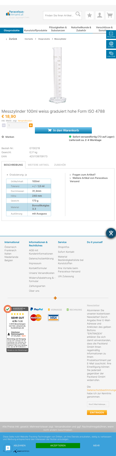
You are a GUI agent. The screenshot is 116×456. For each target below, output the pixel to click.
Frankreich (10, 250)
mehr (96, 445)
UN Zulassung (66, 276)
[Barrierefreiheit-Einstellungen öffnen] (111, 233)
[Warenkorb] (109, 15)
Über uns (34, 290)
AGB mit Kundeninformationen (41, 252)
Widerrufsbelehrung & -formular (42, 279)
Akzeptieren (58, 445)
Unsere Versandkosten (41, 272)
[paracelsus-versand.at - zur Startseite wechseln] (18, 15)
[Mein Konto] (99, 15)
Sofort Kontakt (66, 251)
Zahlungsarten (37, 285)
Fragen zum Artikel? (84, 174)
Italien (8, 253)
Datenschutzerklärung (41, 258)
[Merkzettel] (89, 15)
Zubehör (60, 164)
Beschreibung (13, 164)
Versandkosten (25, 120)
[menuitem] (6, 2)
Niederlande (11, 256)
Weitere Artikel (38, 164)
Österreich (10, 246)
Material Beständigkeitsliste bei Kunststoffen (71, 260)
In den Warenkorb (65, 130)
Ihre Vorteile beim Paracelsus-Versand (69, 270)
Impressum (35, 263)
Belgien (9, 260)
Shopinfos (63, 246)
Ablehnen (20, 445)
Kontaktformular (38, 268)
